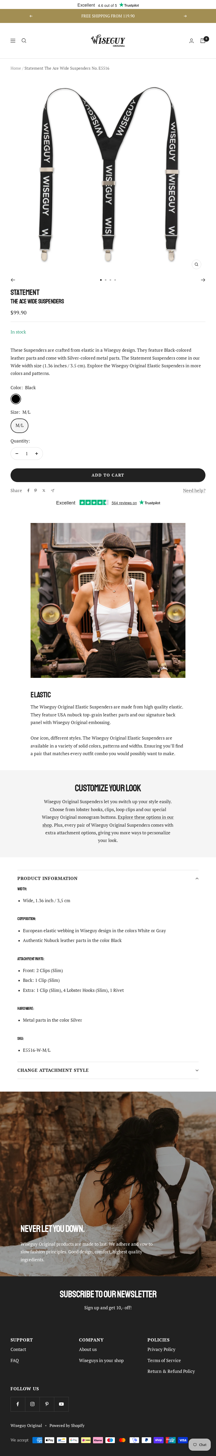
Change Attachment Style (53, 1070)
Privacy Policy (161, 1349)
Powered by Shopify (67, 1425)
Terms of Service (164, 1360)
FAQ (15, 1360)
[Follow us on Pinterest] (47, 1404)
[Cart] (202, 40)
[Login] (191, 41)
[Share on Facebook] (28, 490)
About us (88, 1349)
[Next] (203, 280)
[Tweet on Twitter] (44, 490)
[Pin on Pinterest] (35, 490)
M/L (19, 425)
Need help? (194, 490)
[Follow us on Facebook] (18, 1404)
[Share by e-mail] (52, 490)
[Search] (24, 40)
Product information (47, 878)
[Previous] (13, 280)
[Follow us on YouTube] (61, 1404)
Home (16, 68)
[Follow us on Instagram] (32, 1404)
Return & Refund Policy (171, 1371)
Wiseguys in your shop (101, 1360)
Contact (18, 1349)
